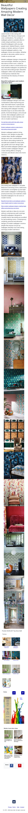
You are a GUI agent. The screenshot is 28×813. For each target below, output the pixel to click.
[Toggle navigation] (25, 1)
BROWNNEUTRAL (7, 720)
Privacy (10, 807)
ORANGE (7, 713)
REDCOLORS (7, 712)
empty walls (15, 660)
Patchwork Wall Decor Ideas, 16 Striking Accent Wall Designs (18, 739)
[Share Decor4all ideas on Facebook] (11, 765)
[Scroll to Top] (14, 801)
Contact (22, 807)
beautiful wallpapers (15, 647)
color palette (6, 660)
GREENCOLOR (7, 703)
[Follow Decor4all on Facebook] (14, 692)
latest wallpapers (6, 673)
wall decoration (6, 687)
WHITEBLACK (8, 701)
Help (18, 807)
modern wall (16, 673)
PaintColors (21, 698)
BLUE (8, 705)
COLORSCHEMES (7, 723)
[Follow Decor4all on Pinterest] (22, 692)
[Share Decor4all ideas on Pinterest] (19, 765)
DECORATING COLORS (7, 698)
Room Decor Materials (6, 647)
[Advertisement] (14, 783)
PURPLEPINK (7, 709)
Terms (14, 807)
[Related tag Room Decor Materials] (15, 641)
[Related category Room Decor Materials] (6, 641)
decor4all (11, 1)
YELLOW (7, 716)
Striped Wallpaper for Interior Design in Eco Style (8, 739)
